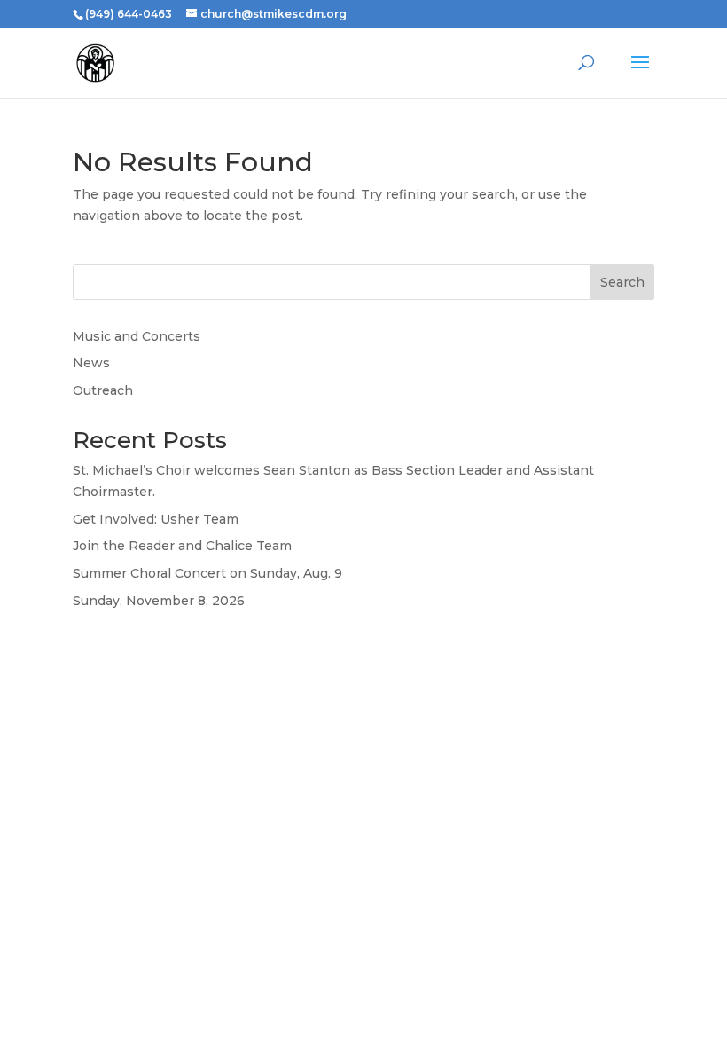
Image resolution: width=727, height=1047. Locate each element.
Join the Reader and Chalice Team (182, 546)
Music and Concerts (136, 336)
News (91, 363)
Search (622, 282)
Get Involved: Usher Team (155, 519)
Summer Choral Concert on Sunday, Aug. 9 (207, 573)
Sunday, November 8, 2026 (159, 601)
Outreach (103, 390)
